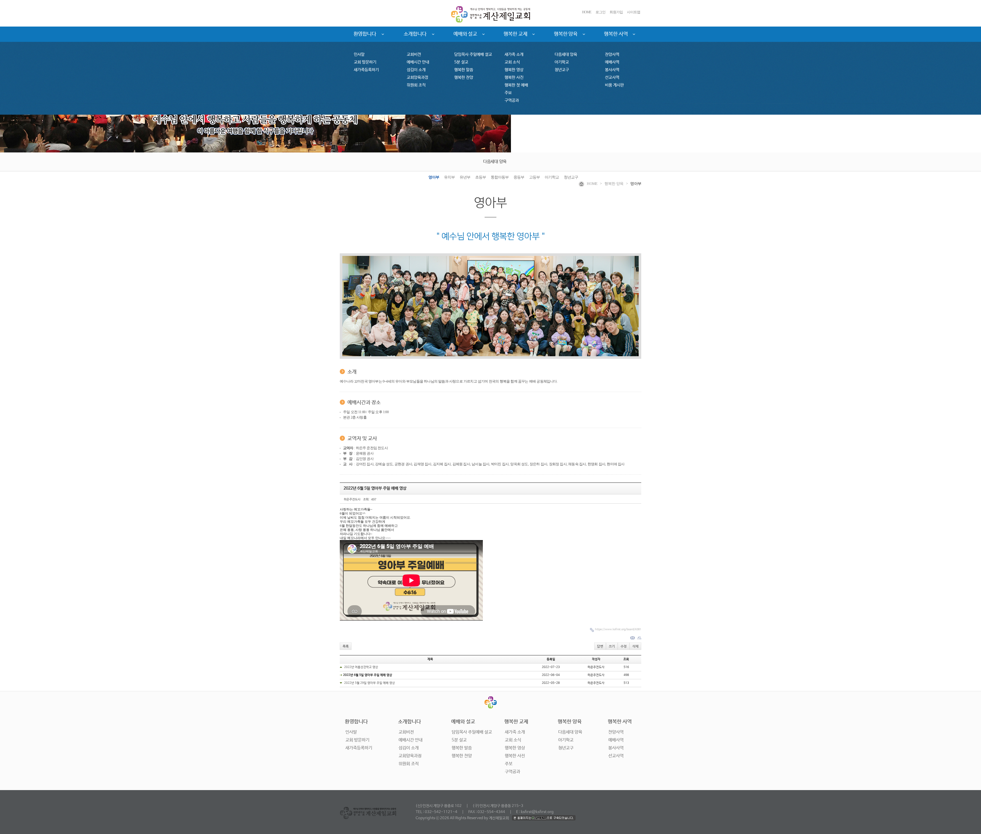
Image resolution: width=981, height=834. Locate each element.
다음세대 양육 (566, 54)
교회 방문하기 (365, 62)
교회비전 (414, 54)
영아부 (433, 177)
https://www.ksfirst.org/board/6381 (618, 629)
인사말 (359, 54)
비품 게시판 (614, 85)
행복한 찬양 (463, 77)
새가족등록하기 (366, 69)
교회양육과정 (417, 77)
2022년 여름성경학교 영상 (361, 667)
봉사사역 (612, 69)
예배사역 (612, 62)
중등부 (518, 177)
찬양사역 (612, 54)
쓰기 (612, 646)
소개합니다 (415, 34)
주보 (508, 92)
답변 (600, 646)
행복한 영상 (514, 69)
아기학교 (562, 62)
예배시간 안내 (418, 62)
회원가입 (616, 12)
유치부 (449, 177)
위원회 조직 (416, 85)
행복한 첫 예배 (516, 85)
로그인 (600, 12)
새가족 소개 (514, 54)
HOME (586, 12)
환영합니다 (365, 34)
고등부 (534, 177)
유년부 (465, 177)
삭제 (635, 646)
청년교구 (562, 69)
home (592, 184)
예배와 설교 (465, 34)
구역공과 (512, 100)
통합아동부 (500, 177)
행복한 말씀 (463, 69)
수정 (624, 646)
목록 (346, 646)
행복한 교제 (515, 34)
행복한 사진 (514, 77)
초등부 (480, 177)
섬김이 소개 (416, 69)
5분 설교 (461, 62)
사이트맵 (633, 12)
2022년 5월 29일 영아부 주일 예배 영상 (369, 683)
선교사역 (612, 77)
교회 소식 (512, 62)
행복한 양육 (566, 34)
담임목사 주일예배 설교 (473, 54)
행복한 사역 (616, 34)
